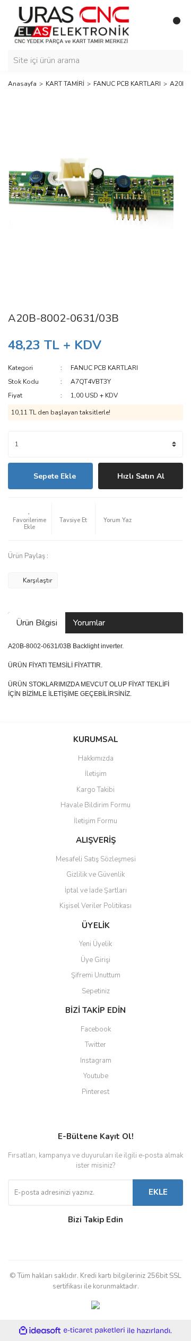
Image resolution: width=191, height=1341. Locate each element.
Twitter (95, 1044)
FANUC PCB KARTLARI (104, 368)
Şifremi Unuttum (95, 975)
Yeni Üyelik (95, 944)
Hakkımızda (96, 758)
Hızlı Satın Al (140, 476)
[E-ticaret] (94, 1330)
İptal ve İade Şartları (96, 890)
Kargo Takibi (95, 790)
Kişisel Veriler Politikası (95, 906)
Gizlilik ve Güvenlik (95, 874)
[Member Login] (151, 25)
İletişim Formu (95, 821)
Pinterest (95, 1092)
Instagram (95, 1060)
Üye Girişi (95, 960)
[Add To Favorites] (29, 519)
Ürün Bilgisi (36, 623)
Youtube (95, 1076)
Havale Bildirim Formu (95, 805)
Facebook (96, 1029)
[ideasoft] (40, 1331)
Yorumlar (89, 623)
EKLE (158, 1192)
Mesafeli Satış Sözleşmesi (96, 859)
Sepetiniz (96, 991)
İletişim (96, 774)
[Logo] (71, 24)
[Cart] (172, 25)
